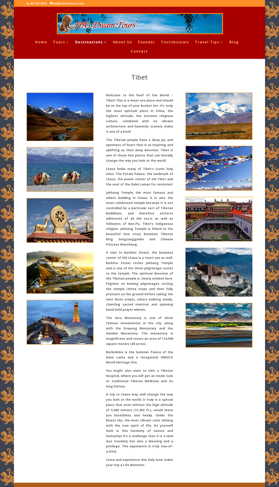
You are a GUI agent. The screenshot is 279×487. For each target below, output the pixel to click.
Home (41, 42)
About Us (122, 42)
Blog (234, 42)
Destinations (89, 42)
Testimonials (175, 42)
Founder (146, 42)
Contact (139, 52)
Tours (59, 42)
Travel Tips (207, 42)
